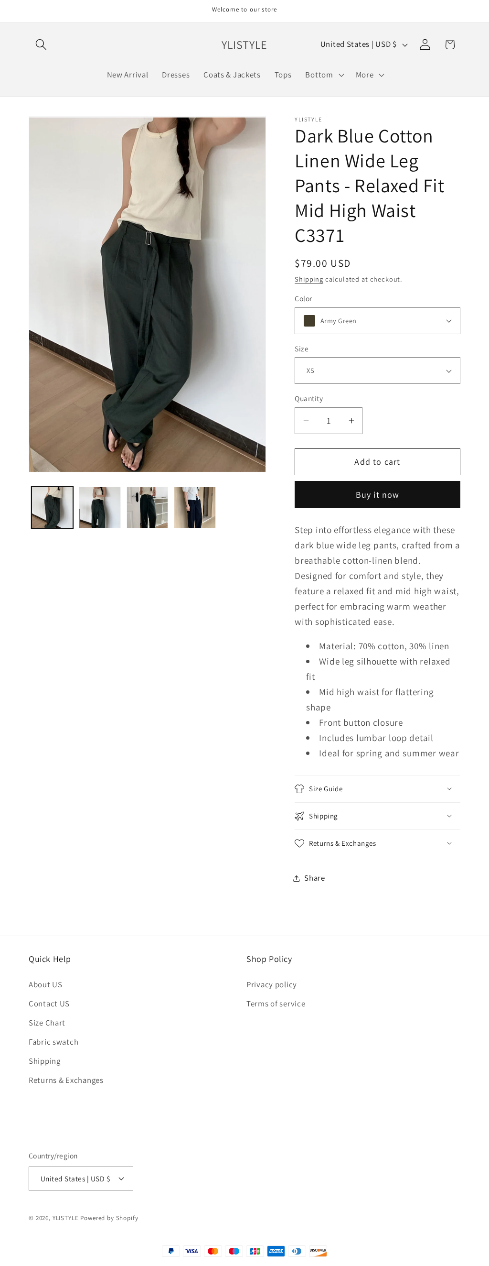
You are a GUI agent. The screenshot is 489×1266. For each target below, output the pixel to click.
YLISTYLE (66, 1218)
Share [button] (314, 878)
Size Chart (47, 1022)
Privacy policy (271, 984)
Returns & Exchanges (66, 1080)
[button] (41, 44)
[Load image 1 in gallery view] (52, 507)
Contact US (49, 1003)
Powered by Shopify (109, 1218)
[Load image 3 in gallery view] (99, 507)
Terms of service (276, 1003)
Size (301, 348)
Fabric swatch (53, 1042)
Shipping (309, 279)
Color (303, 298)
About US (46, 984)
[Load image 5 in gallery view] (194, 507)
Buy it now (378, 494)
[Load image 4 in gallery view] (147, 507)
